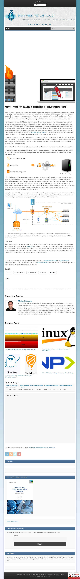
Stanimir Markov (41, 132)
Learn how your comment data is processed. (42, 447)
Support (64, 289)
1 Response (54, 109)
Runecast (33, 132)
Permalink (22, 387)
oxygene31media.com (43, 576)
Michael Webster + (43, 262)
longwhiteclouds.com (50, 260)
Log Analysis (43, 289)
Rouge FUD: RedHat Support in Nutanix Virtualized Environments (55, 349)
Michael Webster (14, 109)
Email (16, 535)
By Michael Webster (40, 24)
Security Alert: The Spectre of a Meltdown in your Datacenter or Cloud (18, 376)
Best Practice (37, 289)
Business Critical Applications (34, 109)
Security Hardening (57, 289)
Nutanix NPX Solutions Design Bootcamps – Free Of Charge (58, 373)
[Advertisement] (40, 46)
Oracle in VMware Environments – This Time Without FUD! (21, 349)
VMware (44, 109)
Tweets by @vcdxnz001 (13, 521)
